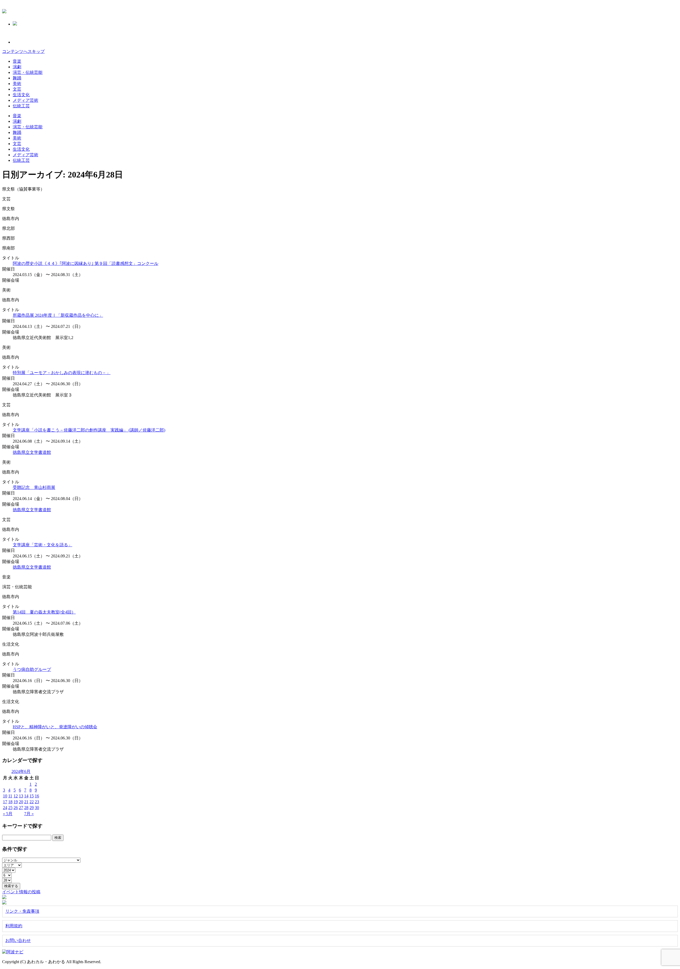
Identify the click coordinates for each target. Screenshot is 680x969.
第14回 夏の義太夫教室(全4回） (44, 612)
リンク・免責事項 (22, 911)
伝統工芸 (21, 106)
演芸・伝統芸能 (27, 72)
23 (37, 801)
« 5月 (7, 813)
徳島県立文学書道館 (32, 452)
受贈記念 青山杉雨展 (34, 487)
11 (10, 796)
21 (26, 801)
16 (37, 796)
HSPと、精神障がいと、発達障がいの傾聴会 (55, 727)
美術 (17, 83)
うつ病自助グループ (32, 669)
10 (5, 796)
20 (21, 801)
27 (21, 807)
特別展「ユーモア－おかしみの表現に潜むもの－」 (61, 372)
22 (31, 801)
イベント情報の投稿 (21, 892)
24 (5, 807)
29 (31, 807)
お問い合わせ (18, 940)
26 (16, 807)
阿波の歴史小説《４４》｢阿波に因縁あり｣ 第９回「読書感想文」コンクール (85, 263)
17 (5, 801)
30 (37, 807)
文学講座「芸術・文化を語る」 (42, 545)
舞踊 (17, 78)
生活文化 (21, 94)
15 (31, 796)
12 (16, 796)
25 (10, 807)
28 (26, 807)
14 (26, 796)
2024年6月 (21, 771)
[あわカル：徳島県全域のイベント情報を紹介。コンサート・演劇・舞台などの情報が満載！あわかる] (4, 10)
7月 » (29, 813)
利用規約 (13, 926)
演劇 (17, 67)
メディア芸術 (25, 100)
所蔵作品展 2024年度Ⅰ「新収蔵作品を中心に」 (58, 315)
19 (16, 801)
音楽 (17, 61)
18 (10, 801)
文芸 (17, 89)
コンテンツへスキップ (23, 51)
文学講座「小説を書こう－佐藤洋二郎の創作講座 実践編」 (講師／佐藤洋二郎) (89, 430)
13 (21, 796)
